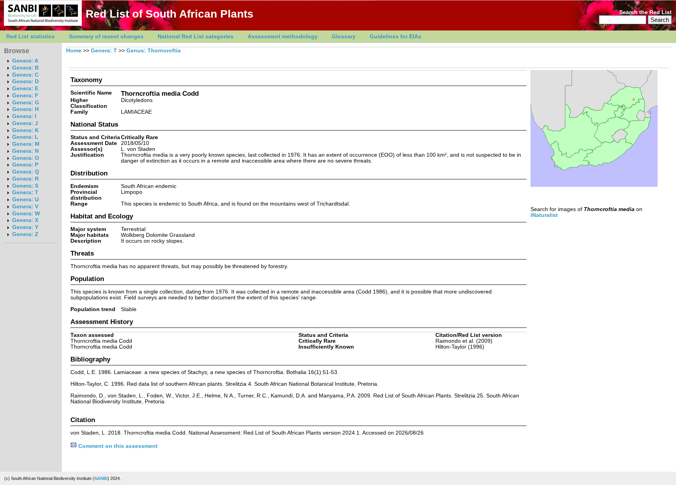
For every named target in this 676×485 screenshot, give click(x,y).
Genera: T (25, 192)
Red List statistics (30, 36)
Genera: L (25, 137)
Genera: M (26, 144)
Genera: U (25, 199)
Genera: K (25, 130)
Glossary (344, 36)
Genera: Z (25, 234)
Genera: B (25, 68)
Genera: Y (25, 227)
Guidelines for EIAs (395, 36)
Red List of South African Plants (170, 14)
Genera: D (25, 81)
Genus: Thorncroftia (153, 51)
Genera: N (25, 151)
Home (73, 51)
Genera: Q (25, 172)
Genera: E (25, 88)
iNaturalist (544, 215)
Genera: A (25, 61)
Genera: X (25, 220)
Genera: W (26, 214)
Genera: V (25, 206)
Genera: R (25, 179)
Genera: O (25, 158)
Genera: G (25, 103)
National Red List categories (196, 36)
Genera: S (25, 186)
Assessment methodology (283, 36)
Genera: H (25, 109)
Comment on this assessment (117, 446)
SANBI (101, 478)
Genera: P (25, 165)
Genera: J (25, 123)
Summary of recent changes (106, 36)
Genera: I (24, 116)
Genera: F (25, 95)
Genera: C (25, 75)
